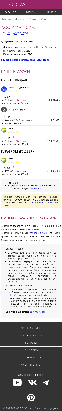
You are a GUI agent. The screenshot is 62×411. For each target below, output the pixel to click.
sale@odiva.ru (37, 311)
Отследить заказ (31, 335)
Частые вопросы (31, 357)
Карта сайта (31, 350)
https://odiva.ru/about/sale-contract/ (27, 295)
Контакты (31, 342)
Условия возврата (31, 364)
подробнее (35, 188)
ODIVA (17, 4)
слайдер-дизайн (39, 232)
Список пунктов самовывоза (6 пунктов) (25, 59)
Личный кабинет (31, 328)
